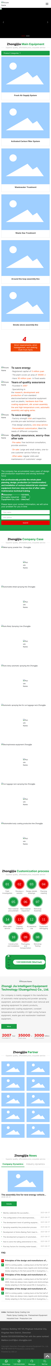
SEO (32, 1349)
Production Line (26, 1318)
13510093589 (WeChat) (25, 497)
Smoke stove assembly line (25, 325)
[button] (47, 22)
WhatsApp (6, 1364)
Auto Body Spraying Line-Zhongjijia (21, 660)
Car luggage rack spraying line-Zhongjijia (24, 818)
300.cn (14, 1352)
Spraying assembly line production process (20, 1227)
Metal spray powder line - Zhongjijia (21, 581)
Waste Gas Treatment (25, 233)
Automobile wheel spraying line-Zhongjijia (24, 620)
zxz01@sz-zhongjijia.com (20, 1340)
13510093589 (14, 1336)
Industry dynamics (35, 1164)
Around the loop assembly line (25, 279)
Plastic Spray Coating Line (17, 1315)
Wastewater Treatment (25, 187)
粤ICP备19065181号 (9, 1349)
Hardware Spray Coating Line (18, 1312)
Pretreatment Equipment (37, 1315)
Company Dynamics (12, 1164)
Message (31, 1364)
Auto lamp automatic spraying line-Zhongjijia (26, 699)
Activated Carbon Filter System (25, 141)
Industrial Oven (13, 1318)
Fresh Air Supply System (25, 95)
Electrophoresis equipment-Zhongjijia (22, 778)
